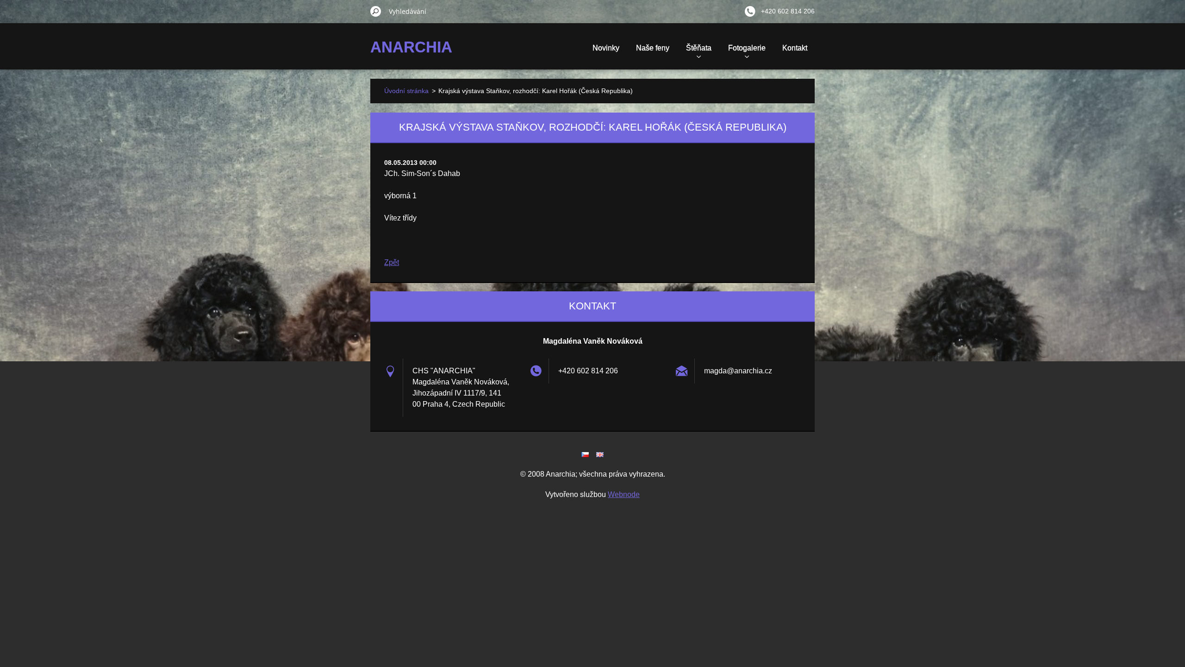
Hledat (375, 11)
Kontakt (794, 48)
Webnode (624, 494)
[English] (600, 454)
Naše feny (652, 48)
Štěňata (698, 48)
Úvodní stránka (406, 90)
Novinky (605, 48)
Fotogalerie (747, 48)
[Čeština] (585, 454)
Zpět (391, 262)
